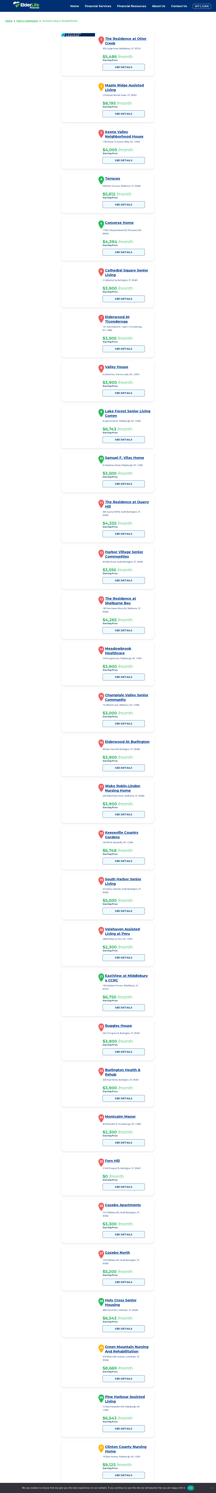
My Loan (202, 6)
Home (74, 6)
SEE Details (123, 67)
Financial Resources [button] (131, 6)
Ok (191, 1487)
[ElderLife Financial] (26, 6)
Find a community (27, 20)
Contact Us (179, 6)
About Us (158, 6)
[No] (211, 1488)
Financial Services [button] (98, 6)
